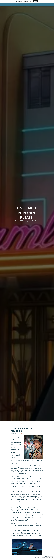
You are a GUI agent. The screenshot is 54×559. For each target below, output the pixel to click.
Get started (35, 1)
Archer (26, 489)
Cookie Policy (22, 556)
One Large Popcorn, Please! (27, 213)
